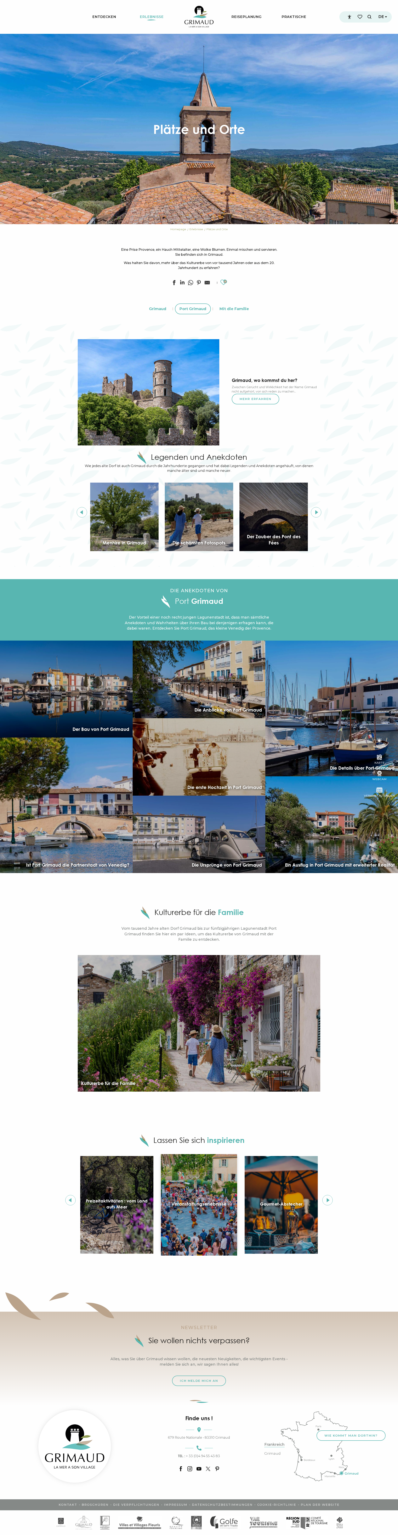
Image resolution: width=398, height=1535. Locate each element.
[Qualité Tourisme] (176, 1522)
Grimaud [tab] (272, 1453)
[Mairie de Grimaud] (61, 1522)
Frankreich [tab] (274, 1444)
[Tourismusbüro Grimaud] (74, 1446)
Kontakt (68, 1505)
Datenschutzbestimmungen (222, 1505)
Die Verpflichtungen (136, 1505)
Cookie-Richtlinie (276, 1505)
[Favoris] (360, 17)
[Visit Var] (264, 1522)
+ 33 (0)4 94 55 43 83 (199, 1456)
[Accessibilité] (349, 17)
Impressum (175, 1505)
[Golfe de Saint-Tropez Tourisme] (225, 1522)
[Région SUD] (307, 1522)
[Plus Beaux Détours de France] (105, 1522)
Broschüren (95, 1505)
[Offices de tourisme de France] (339, 1522)
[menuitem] (104, 17)
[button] (369, 17)
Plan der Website (320, 1505)
